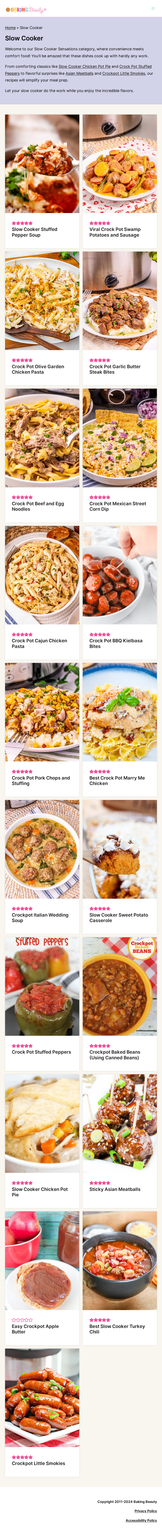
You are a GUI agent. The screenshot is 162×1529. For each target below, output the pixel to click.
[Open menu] (153, 8)
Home (10, 27)
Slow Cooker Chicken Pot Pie (85, 66)
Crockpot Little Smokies (123, 73)
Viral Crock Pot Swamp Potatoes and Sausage (115, 232)
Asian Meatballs (79, 73)
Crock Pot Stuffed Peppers (41, 1052)
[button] (14, 223)
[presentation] (42, 164)
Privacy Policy (146, 1511)
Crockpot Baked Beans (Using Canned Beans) (114, 1054)
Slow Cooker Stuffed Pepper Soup (34, 232)
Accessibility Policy (141, 1520)
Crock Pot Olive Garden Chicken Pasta (38, 369)
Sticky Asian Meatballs (114, 1189)
